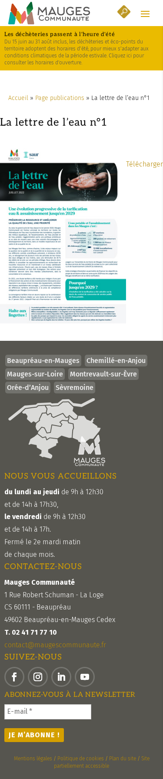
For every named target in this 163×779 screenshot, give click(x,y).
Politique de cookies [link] (80, 759)
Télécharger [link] (144, 164)
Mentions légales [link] (33, 759)
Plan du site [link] (122, 759)
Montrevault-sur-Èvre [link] (103, 374)
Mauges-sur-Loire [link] (35, 374)
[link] (49, 13)
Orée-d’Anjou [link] (28, 387)
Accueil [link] (18, 98)
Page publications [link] (59, 98)
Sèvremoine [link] (74, 387)
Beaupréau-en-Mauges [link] (43, 360)
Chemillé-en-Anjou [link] (116, 360)
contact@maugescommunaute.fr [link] (55, 645)
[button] (145, 13)
